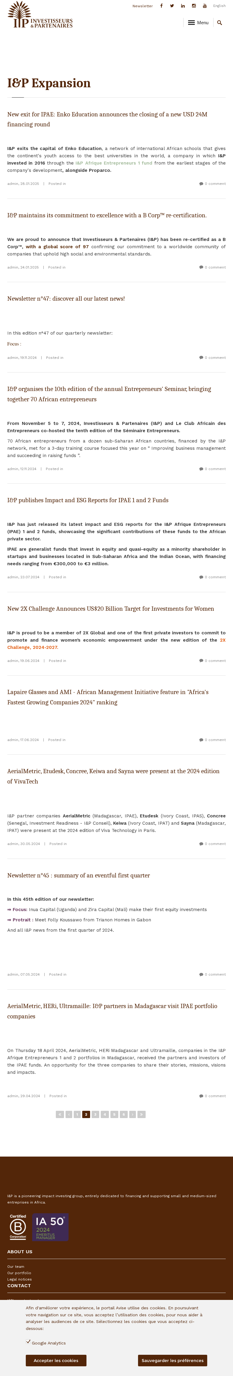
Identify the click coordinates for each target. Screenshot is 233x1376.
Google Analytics (49, 1343)
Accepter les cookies (56, 1360)
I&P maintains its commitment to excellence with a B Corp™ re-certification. (107, 215)
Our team (15, 1266)
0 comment (215, 184)
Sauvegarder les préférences (173, 1360)
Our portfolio (19, 1273)
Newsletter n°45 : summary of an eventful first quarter (78, 875)
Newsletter (143, 6)
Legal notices (19, 1279)
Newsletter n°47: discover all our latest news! (66, 298)
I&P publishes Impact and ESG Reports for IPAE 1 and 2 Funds (87, 500)
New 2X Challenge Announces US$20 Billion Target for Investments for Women (110, 608)
